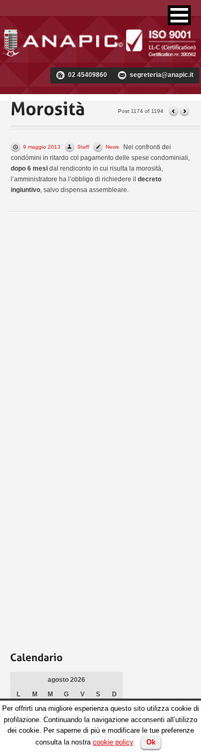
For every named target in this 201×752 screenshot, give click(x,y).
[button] (179, 15)
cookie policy (113, 742)
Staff (83, 147)
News (112, 147)
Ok (150, 742)
